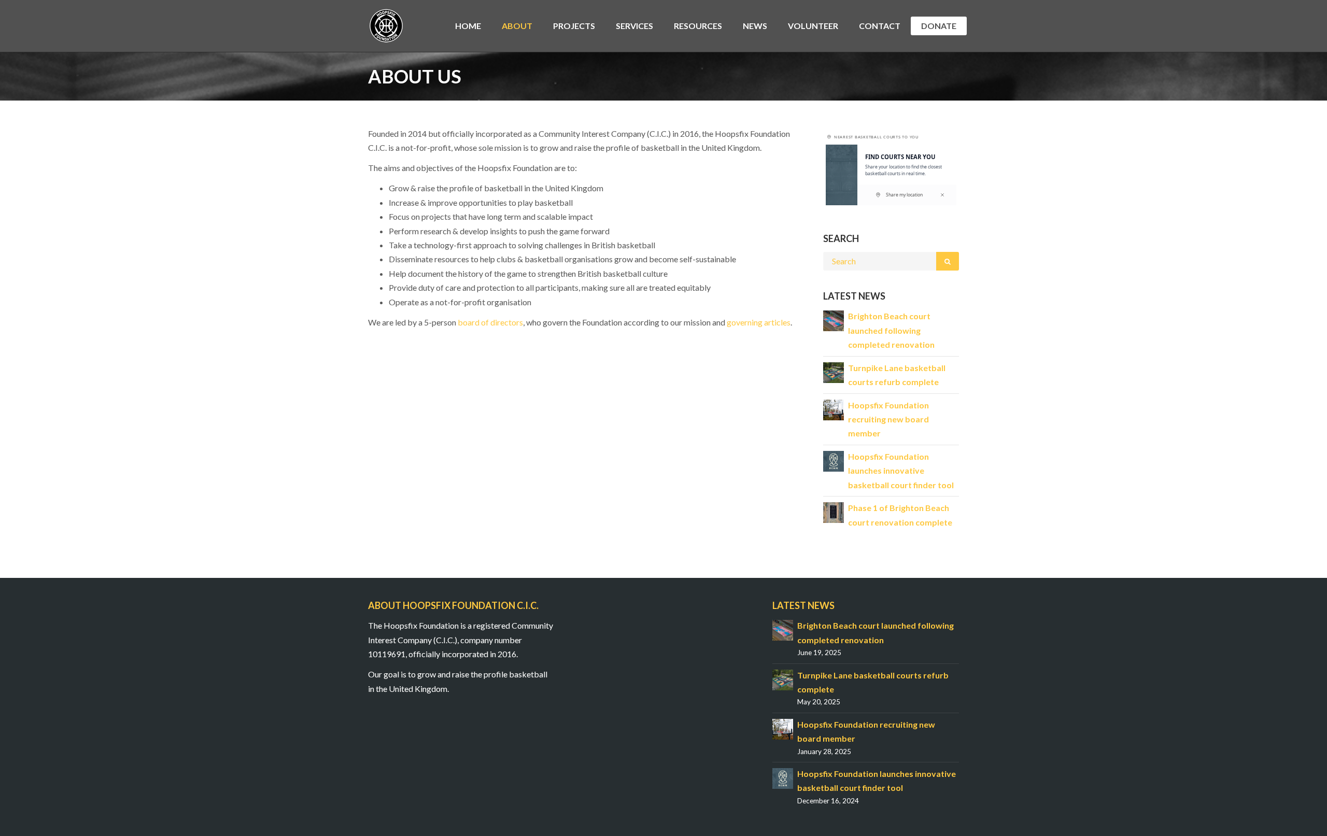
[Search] (947, 261)
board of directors (490, 322)
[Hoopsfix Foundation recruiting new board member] (833, 409)
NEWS (755, 26)
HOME (468, 26)
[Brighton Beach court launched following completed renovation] (833, 320)
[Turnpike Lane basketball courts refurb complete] (833, 371)
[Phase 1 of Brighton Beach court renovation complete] (833, 511)
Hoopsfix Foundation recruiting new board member (888, 419)
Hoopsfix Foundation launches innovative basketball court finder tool (901, 470)
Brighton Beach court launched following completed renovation (891, 330)
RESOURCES (698, 26)
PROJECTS (574, 26)
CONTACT (879, 26)
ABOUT (517, 26)
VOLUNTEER (813, 26)
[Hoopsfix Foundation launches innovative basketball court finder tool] (833, 460)
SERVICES (634, 26)
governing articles (758, 322)
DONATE (938, 26)
